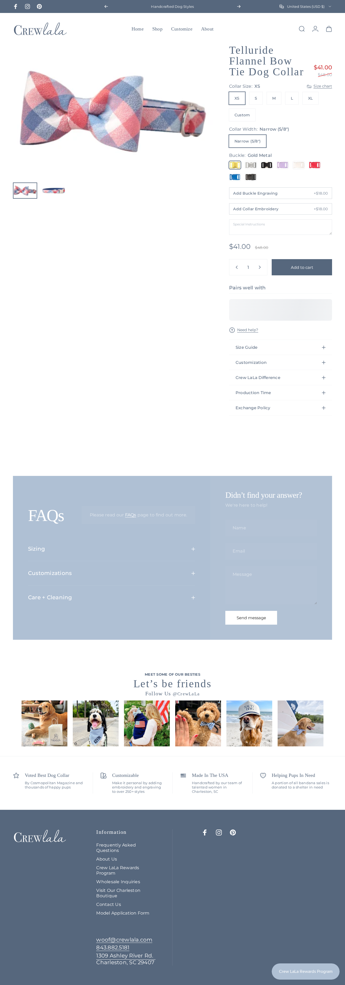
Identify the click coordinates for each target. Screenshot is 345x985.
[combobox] (306, 6)
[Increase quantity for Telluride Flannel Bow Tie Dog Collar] (261, 267)
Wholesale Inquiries (118, 881)
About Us (106, 859)
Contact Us (108, 904)
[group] (44, 723)
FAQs (130, 514)
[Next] (239, 6)
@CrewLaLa (186, 693)
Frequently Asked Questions (116, 847)
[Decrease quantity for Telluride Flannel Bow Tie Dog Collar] (235, 267)
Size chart (322, 86)
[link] (126, 959)
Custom (242, 115)
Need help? (247, 330)
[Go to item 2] (54, 190)
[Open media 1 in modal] (113, 111)
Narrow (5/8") (247, 141)
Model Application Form (122, 913)
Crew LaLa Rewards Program (117, 870)
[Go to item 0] (25, 190)
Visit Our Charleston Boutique (118, 893)
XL (310, 98)
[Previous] (106, 6)
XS (236, 98)
